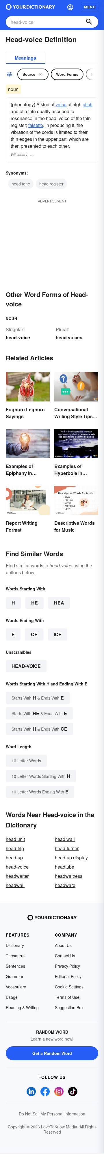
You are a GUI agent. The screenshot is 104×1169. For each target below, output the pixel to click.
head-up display (71, 857)
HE (34, 602)
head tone (21, 184)
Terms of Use (67, 997)
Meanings (25, 57)
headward (65, 885)
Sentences (15, 966)
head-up (14, 857)
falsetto (35, 125)
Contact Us (65, 955)
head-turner (67, 848)
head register (51, 184)
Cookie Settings (69, 987)
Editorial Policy (68, 976)
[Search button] (89, 22)
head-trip (15, 848)
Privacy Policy (67, 966)
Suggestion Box (69, 1007)
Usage (12, 997)
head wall (65, 839)
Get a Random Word (52, 1053)
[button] (70, 7)
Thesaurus (15, 955)
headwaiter (17, 876)
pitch (87, 104)
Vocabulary (16, 987)
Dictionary (15, 945)
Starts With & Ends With (38, 697)
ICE (58, 634)
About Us (63, 945)
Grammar (14, 976)
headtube (64, 866)
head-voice (26, 666)
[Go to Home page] (30, 6)
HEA (59, 602)
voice (60, 104)
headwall (15, 885)
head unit (15, 839)
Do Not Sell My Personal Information (52, 1114)
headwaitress (68, 876)
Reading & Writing (22, 1007)
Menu (90, 7)
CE (34, 634)
